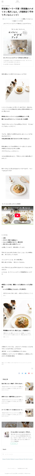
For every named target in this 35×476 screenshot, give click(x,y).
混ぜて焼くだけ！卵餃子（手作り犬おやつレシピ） (15, 383)
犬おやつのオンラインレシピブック (12, 19)
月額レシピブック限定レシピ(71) (8, 362)
